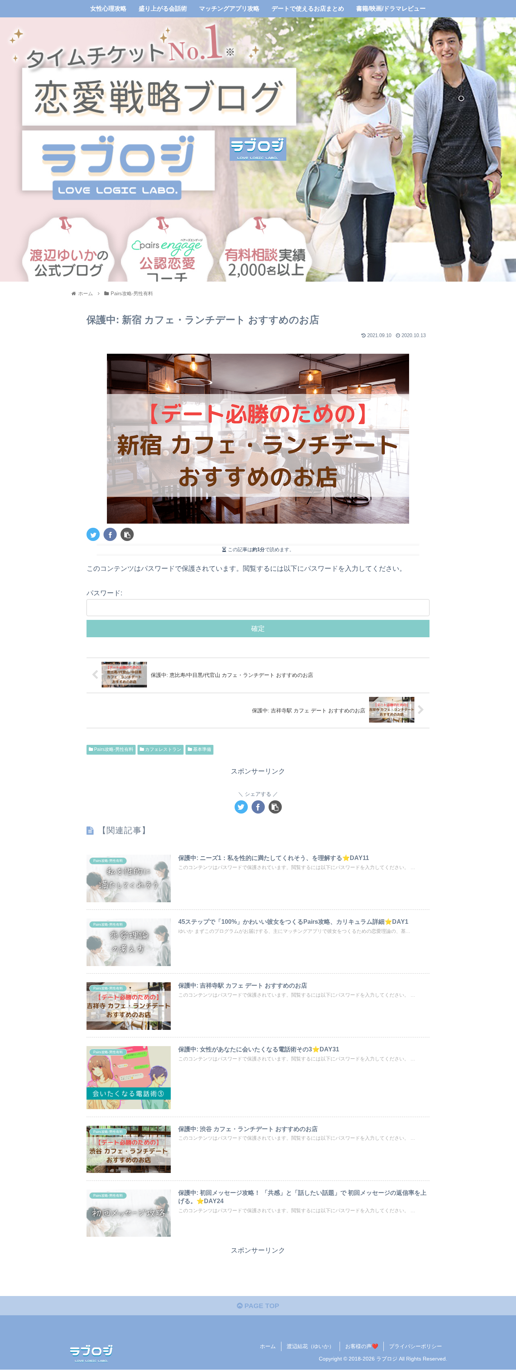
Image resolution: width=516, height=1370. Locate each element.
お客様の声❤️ (361, 1346)
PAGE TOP (261, 1306)
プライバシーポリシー (415, 1346)
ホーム (268, 1346)
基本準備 (201, 749)
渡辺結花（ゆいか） (310, 1346)
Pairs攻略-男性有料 (113, 749)
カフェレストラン (162, 749)
